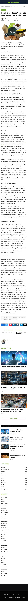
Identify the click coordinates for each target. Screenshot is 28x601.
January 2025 (4, 510)
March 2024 (3, 519)
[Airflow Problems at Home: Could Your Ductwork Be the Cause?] (5, 439)
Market (3, 480)
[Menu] (2, 2)
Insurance (3, 476)
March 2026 (3, 501)
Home (2, 6)
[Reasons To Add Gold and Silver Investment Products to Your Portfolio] (5, 455)
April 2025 (3, 508)
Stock (2, 484)
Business (4, 9)
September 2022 (4, 556)
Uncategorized (4, 489)
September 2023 (4, 530)
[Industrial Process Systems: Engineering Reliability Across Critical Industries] (14, 401)
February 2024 (4, 521)
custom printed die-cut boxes (19, 317)
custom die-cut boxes (6, 317)
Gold (2, 473)
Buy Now (23, 597)
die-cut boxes (5, 319)
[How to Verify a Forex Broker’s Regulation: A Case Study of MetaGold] (14, 378)
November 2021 (4, 575)
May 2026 (3, 499)
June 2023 (3, 536)
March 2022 (3, 567)
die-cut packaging (13, 319)
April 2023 (3, 540)
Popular (11, 426)
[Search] (26, 2)
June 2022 (3, 560)
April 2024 (3, 516)
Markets (10, 597)
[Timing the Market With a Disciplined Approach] (14, 358)
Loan (2, 478)
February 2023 (4, 545)
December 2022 (4, 549)
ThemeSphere (21, 594)
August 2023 (4, 532)
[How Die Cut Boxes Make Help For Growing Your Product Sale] (14, 31)
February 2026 (4, 503)
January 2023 (4, 547)
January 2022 (4, 571)
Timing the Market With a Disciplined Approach (13, 366)
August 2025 (4, 506)
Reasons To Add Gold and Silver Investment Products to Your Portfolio (18, 455)
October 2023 (4, 527)
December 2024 (4, 512)
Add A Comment (14, 418)
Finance (3, 471)
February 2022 (4, 569)
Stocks (2, 486)
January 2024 (4, 523)
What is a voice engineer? (7, 332)
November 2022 (4, 551)
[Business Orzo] (14, 2)
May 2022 (3, 562)
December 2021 (4, 573)
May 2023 (3, 538)
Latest (4, 426)
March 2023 (3, 543)
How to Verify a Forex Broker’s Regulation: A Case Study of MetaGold (17, 446)
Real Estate (3, 482)
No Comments (9, 20)
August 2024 (4, 514)
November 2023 (4, 525)
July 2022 (3, 558)
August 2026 (4, 497)
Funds (18, 597)
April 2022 (3, 564)
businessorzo (8, 18)
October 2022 (4, 554)
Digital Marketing (5, 469)
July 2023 (3, 534)
